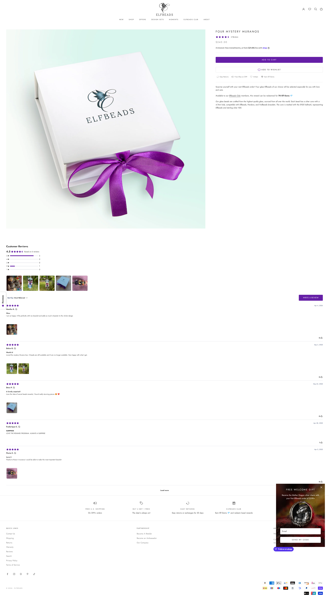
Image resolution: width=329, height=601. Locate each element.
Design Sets (157, 19)
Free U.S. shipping (95, 509)
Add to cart (269, 60)
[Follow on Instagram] (14, 574)
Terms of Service (13, 564)
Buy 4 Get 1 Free (141, 509)
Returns (9, 542)
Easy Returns (188, 509)
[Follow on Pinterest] (27, 574)
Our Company (142, 542)
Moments (173, 19)
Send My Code (300, 539)
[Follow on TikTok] (34, 574)
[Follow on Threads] (21, 574)
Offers (142, 19)
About (207, 19)
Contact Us (10, 533)
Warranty (9, 547)
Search (9, 556)
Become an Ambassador (147, 538)
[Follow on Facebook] (7, 574)
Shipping (10, 538)
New (121, 19)
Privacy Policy (11, 560)
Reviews (9, 551)
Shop (131, 19)
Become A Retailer (144, 533)
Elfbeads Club (191, 19)
